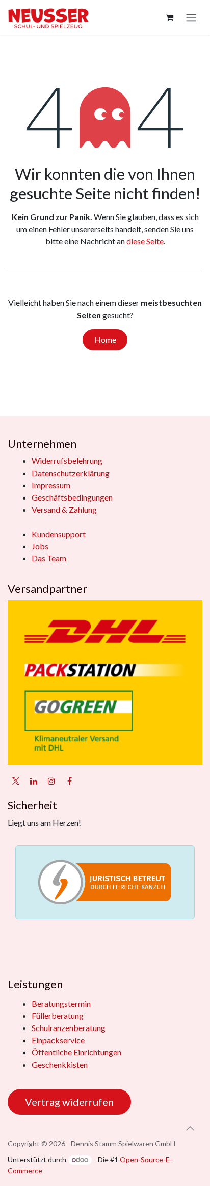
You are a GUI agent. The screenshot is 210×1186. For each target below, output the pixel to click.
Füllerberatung (58, 1015)
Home (105, 340)
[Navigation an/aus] (191, 17)
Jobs (40, 546)
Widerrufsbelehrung (67, 460)
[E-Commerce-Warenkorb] (169, 17)
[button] (190, 1128)
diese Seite (145, 241)
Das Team (49, 558)
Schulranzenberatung (69, 1028)
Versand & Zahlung (64, 509)
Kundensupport (59, 534)
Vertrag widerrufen (69, 1102)
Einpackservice (58, 1040)
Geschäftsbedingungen (72, 497)
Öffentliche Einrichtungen (76, 1052)
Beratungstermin (61, 1003)
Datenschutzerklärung (71, 473)
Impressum (51, 485)
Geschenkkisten (60, 1064)
